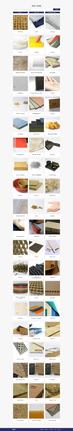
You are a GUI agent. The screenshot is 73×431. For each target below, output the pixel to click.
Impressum (51, 429)
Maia (13, 429)
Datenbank (41, 429)
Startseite (46, 429)
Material (20, 12)
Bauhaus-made (36, 12)
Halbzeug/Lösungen (52, 12)
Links (55, 429)
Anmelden (59, 429)
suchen (56, 9)
